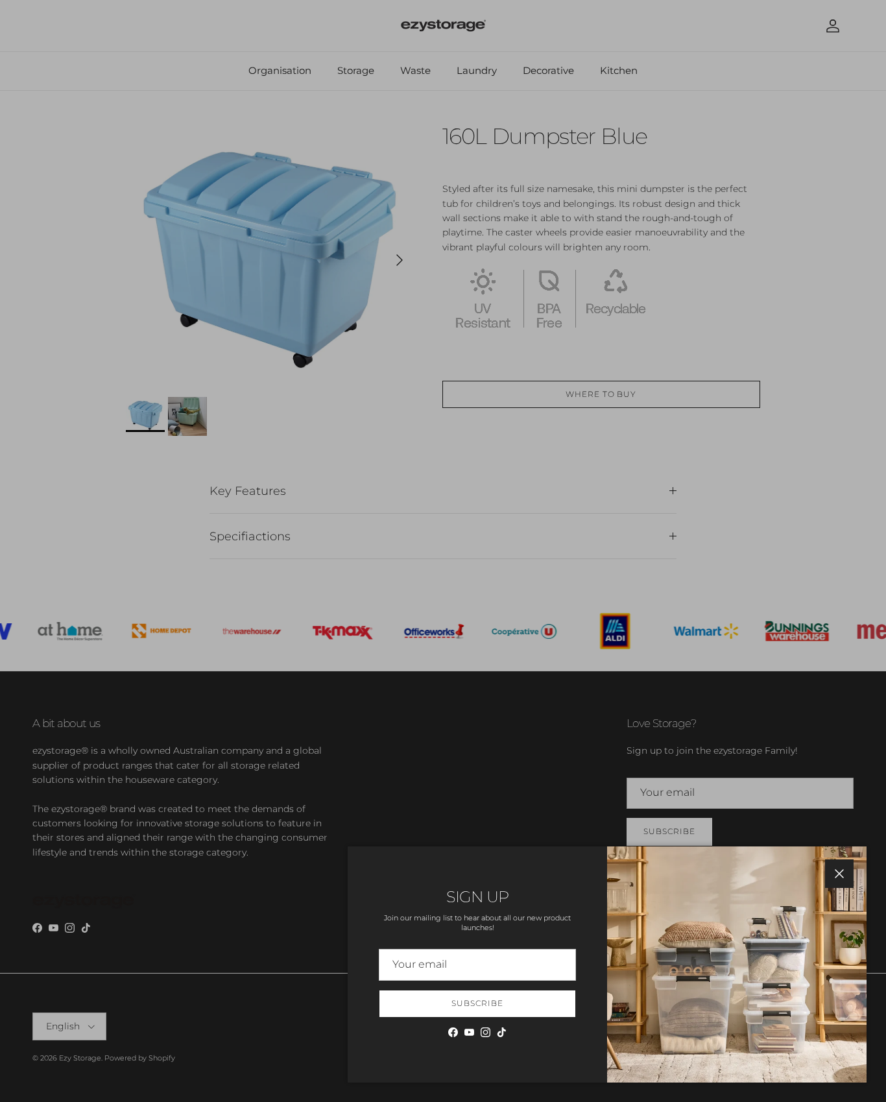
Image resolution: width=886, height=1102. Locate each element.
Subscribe (477, 1003)
